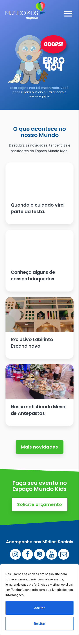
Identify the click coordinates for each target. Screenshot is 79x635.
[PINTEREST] (39, 554)
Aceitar (39, 608)
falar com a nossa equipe (47, 94)
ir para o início (32, 92)
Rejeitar (39, 623)
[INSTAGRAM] (15, 554)
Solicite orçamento (39, 504)
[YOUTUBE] (51, 554)
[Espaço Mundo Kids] (25, 16)
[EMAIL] (63, 554)
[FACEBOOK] (27, 554)
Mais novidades (39, 447)
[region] (39, 599)
